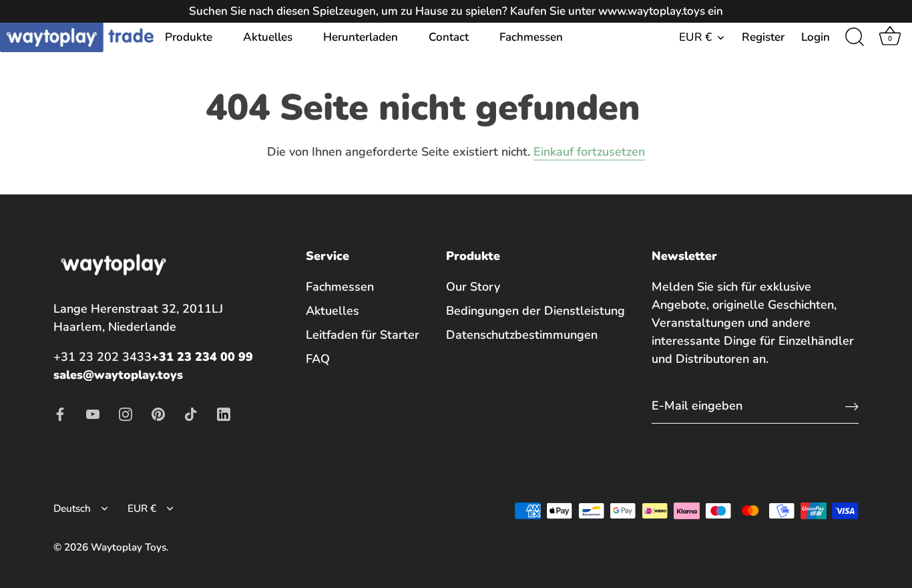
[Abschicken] (852, 406)
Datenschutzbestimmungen (522, 335)
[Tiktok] (191, 413)
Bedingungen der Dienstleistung (535, 311)
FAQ (318, 359)
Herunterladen (360, 37)
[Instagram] (125, 413)
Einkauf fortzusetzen (589, 152)
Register (763, 37)
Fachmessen (531, 37)
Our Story (473, 287)
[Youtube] (92, 413)
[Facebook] (60, 413)
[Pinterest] (158, 413)
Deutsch (72, 508)
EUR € (695, 37)
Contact (449, 37)
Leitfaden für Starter (362, 335)
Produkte (188, 37)
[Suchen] (854, 37)
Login (815, 37)
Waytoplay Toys (128, 547)
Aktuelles (267, 37)
